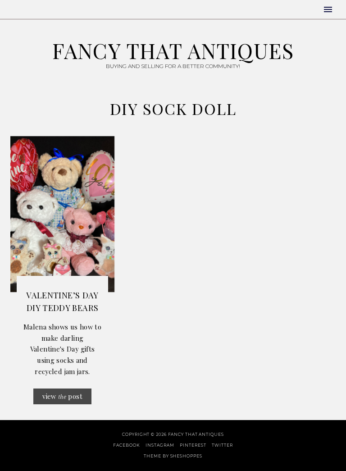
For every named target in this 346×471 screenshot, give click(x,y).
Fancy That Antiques (173, 50)
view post (62, 396)
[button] (328, 9)
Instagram (160, 445)
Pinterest (193, 445)
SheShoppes (186, 455)
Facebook (126, 445)
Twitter (222, 445)
